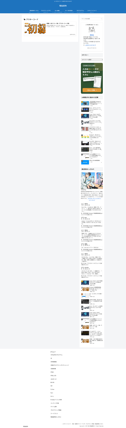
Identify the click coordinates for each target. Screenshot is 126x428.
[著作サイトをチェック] (88, 48)
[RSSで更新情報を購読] (95, 48)
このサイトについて (90, 45)
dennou (92, 34)
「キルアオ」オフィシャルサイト (94, 198)
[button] (101, 18)
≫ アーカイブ (92, 200)
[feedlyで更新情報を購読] (94, 48)
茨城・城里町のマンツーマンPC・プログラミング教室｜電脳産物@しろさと (87, 423)
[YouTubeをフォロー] (90, 48)
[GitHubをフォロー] (92, 48)
